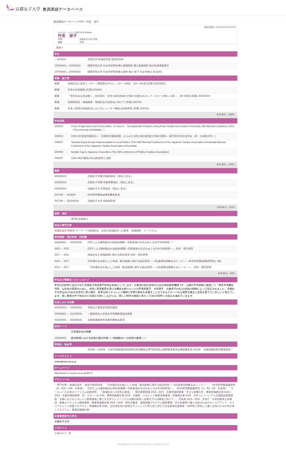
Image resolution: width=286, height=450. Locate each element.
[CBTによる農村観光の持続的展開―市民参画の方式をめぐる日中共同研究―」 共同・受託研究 (140, 248)
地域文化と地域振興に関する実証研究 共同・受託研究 (118, 254)
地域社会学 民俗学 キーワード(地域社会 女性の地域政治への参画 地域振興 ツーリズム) (105, 230)
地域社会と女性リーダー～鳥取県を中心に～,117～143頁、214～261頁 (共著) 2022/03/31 (117, 83)
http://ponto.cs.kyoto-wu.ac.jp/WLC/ (73, 373)
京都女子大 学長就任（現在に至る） (108, 188)
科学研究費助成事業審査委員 (104, 194)
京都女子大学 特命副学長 (102, 200)
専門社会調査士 (79, 218)
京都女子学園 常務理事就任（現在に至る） (111, 182)
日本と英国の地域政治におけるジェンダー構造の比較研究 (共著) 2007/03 (108, 108)
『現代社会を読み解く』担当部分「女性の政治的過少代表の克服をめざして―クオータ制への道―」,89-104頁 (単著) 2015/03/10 (139, 95)
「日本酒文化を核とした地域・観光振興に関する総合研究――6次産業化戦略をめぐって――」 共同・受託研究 (149, 267)
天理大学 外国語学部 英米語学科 (106, 59)
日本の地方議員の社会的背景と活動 (91, 158)
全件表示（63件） (226, 114)
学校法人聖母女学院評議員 (102, 307)
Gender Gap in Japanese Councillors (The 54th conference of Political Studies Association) (120, 151)
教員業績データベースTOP (69, 21)
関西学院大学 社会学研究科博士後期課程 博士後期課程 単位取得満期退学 (128, 65)
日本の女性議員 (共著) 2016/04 (85, 89)
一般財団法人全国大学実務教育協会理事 (110, 313)
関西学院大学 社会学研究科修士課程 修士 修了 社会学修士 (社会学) (125, 71)
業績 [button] (58, 47)
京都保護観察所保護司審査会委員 (106, 319)
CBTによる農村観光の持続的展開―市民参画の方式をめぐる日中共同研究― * (131, 242)
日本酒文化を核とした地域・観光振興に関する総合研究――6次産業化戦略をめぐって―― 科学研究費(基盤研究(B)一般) (154, 261)
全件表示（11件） (227, 207)
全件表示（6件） (227, 273)
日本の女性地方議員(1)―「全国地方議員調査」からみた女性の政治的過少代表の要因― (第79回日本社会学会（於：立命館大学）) (143, 136)
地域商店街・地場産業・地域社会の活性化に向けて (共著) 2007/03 (104, 102)
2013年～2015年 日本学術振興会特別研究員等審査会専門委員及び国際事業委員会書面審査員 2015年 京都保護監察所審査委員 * (160, 349)
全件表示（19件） (226, 164)
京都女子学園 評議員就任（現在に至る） (110, 176)
